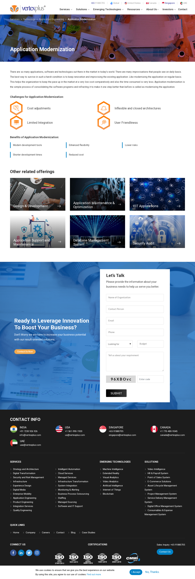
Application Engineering (51, 19)
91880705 (98, 3)
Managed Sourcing (67, 502)
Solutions (82, 9)
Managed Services (67, 477)
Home (16, 532)
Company (30, 532)
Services (65, 9)
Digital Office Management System (165, 506)
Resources (134, 9)
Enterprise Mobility (22, 493)
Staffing (62, 498)
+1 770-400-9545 (168, 431)
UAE (185, 3)
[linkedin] (21, 555)
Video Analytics (110, 481)
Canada (152, 3)
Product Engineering (23, 502)
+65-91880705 (116, 431)
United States (134, 3)
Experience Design (22, 485)
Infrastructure (20, 481)
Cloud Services (65, 473)
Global (116, 3)
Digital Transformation (24, 473)
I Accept (135, 572)
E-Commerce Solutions (159, 481)
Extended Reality (111, 473)
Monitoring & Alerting (68, 489)
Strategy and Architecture (26, 469)
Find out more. (94, 574)
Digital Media (19, 489)
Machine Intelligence (113, 469)
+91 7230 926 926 (28, 431)
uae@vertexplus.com (30, 445)
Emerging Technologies (107, 9)
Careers (46, 532)
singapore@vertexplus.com (122, 435)
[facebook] (13, 555)
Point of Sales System (159, 477)
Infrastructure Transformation (73, 481)
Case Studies (88, 532)
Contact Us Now (25, 351)
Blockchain (108, 493)
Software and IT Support (70, 506)
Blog (73, 532)
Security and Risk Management (28, 477)
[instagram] (37, 555)
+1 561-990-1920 (73, 431)
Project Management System (162, 493)
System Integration (67, 485)
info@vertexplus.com (30, 435)
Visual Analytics (111, 477)
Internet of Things (112, 489)
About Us (151, 9)
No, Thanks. (152, 572)
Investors (168, 9)
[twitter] (29, 555)
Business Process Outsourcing (73, 493)
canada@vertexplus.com (172, 435)
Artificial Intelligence (113, 485)
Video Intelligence (156, 469)
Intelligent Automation (69, 469)
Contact (182, 9)
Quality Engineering (22, 510)
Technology (29, 19)
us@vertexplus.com (75, 435)
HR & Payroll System (158, 473)
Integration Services (23, 506)
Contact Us (165, 551)
